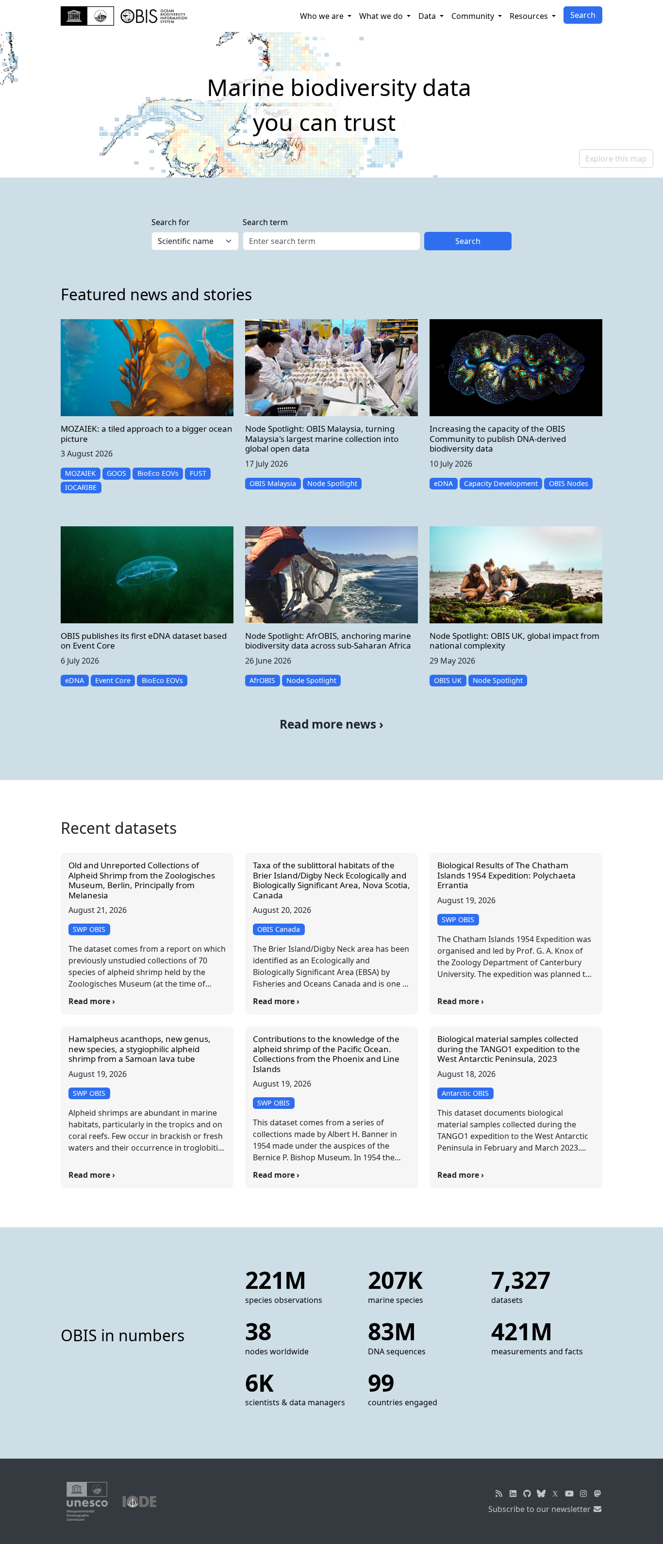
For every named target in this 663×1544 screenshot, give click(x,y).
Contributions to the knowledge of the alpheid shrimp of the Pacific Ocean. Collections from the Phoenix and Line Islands (326, 1053)
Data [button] (428, 16)
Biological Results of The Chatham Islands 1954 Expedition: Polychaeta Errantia (506, 875)
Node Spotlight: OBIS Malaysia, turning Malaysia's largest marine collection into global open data (321, 438)
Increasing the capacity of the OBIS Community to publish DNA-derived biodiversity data (498, 438)
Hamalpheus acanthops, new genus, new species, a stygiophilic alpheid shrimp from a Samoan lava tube (139, 1048)
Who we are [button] (323, 16)
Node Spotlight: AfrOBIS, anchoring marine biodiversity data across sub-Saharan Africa (328, 640)
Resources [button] (530, 16)
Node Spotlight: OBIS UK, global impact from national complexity (514, 640)
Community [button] (473, 16)
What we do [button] (382, 16)
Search (583, 15)
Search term (265, 222)
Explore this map (616, 158)
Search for (170, 222)
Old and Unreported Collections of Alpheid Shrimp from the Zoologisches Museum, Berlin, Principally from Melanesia (141, 880)
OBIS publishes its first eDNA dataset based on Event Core (144, 640)
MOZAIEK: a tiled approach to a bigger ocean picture (146, 433)
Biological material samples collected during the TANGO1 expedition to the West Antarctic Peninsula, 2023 (508, 1048)
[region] (331, 105)
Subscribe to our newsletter (540, 1509)
